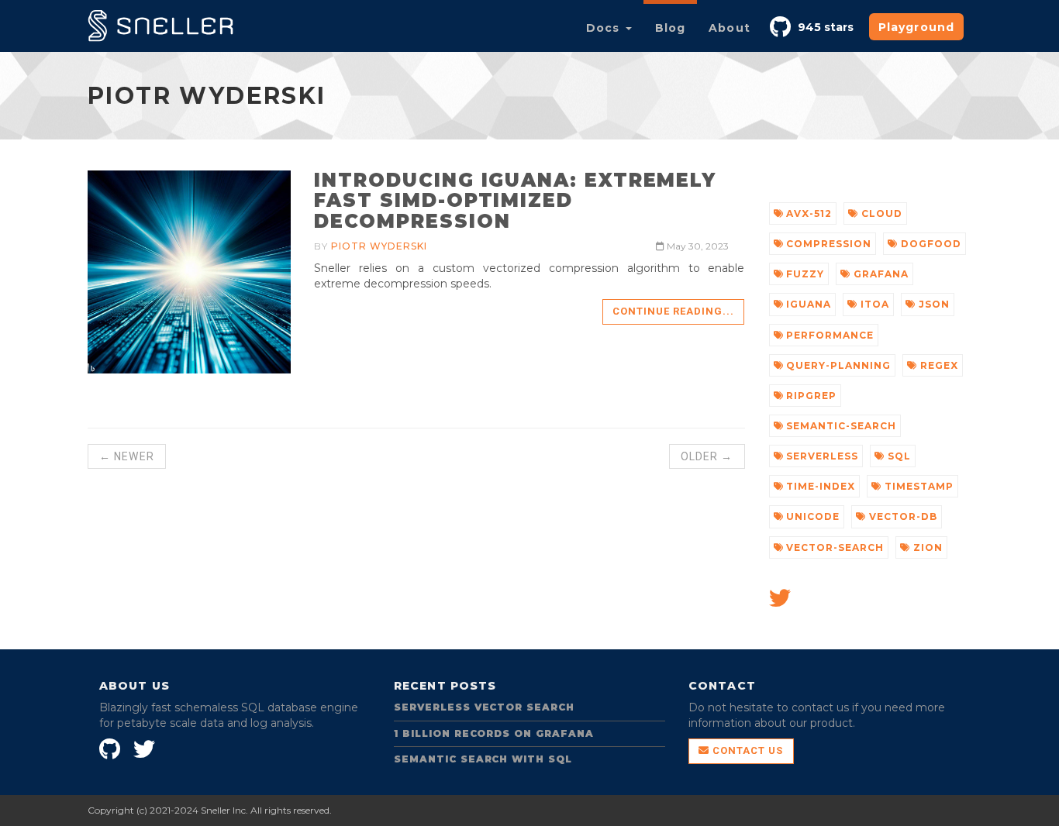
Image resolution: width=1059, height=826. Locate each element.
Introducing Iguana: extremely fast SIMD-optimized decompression (515, 200)
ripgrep (810, 395)
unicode (811, 516)
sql (898, 456)
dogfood (929, 244)
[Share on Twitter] (780, 602)
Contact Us (746, 750)
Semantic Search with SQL (483, 759)
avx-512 (807, 213)
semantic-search (839, 426)
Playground (916, 27)
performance (828, 335)
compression (827, 244)
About (729, 28)
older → (707, 456)
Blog (670, 28)
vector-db (901, 516)
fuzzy (803, 274)
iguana (807, 304)
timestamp (917, 486)
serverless (820, 456)
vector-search (833, 547)
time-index (819, 486)
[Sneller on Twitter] (146, 746)
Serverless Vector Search (484, 707)
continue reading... (673, 311)
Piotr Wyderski (378, 246)
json (933, 304)
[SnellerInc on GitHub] (111, 746)
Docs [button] (605, 28)
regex (937, 365)
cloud (880, 213)
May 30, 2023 (696, 246)
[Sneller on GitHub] (782, 24)
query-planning (836, 365)
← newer (126, 456)
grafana (879, 274)
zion (926, 547)
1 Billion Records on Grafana (494, 733)
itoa (873, 304)
